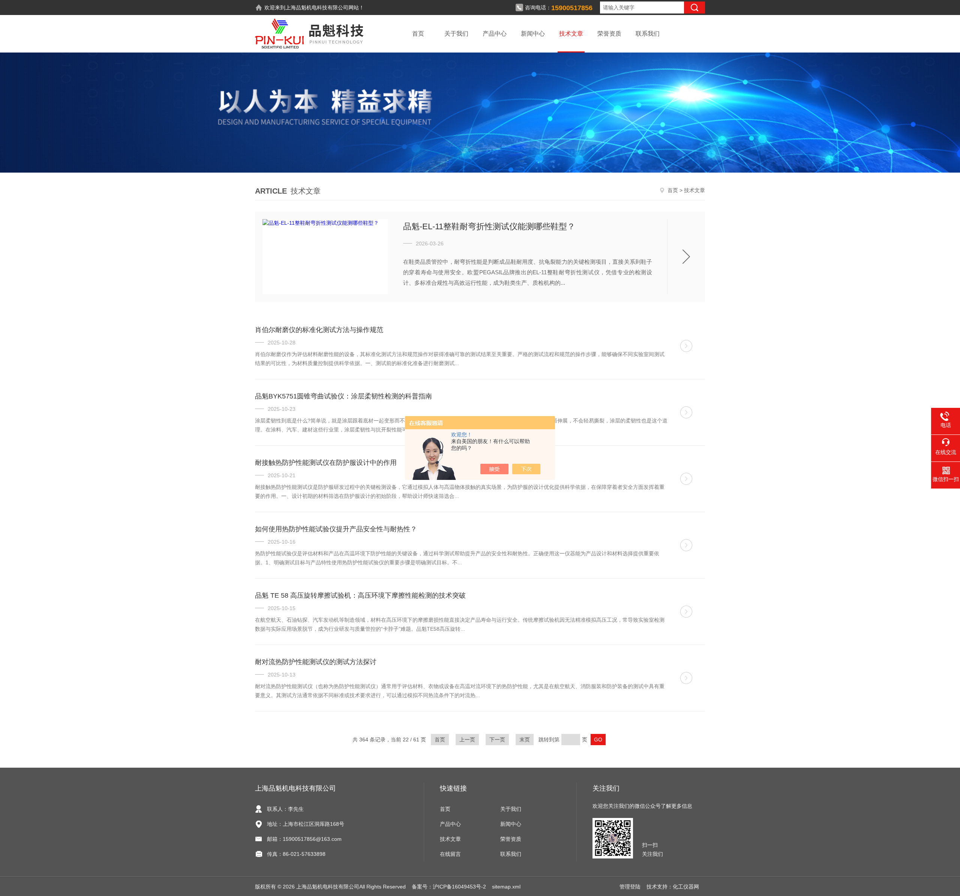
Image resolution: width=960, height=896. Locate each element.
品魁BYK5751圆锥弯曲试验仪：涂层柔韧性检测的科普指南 (343, 396)
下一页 (497, 740)
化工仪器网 (686, 887)
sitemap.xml (506, 887)
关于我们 (456, 33)
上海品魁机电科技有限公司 (316, 8)
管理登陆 (630, 887)
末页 (524, 740)
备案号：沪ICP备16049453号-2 (449, 887)
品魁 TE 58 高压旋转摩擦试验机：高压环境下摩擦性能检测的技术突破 (360, 595)
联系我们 (648, 33)
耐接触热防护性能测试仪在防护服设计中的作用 (326, 462)
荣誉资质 (609, 33)
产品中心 (495, 33)
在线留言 (450, 854)
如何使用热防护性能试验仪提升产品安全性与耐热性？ (336, 529)
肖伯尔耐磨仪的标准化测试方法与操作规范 (319, 330)
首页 (418, 33)
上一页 (467, 740)
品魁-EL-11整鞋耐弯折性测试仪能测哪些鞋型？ (489, 226)
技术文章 (571, 33)
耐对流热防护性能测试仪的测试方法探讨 (315, 662)
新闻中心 (533, 33)
